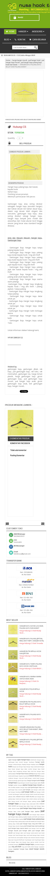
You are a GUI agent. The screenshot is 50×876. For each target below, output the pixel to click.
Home (8, 60)
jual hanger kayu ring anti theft (31, 824)
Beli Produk (25, 143)
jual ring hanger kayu (38, 840)
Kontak (21, 39)
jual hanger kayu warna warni (18, 828)
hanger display (21, 764)
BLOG (6, 39)
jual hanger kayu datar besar (25, 806)
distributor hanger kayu (37, 760)
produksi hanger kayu (26, 844)
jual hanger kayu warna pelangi (34, 826)
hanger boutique (29, 762)
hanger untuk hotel (33, 778)
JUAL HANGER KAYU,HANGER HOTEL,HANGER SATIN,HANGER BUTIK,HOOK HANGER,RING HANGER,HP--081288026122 (25, 871)
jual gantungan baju (35, 787)
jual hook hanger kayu (19, 835)
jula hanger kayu (13, 842)
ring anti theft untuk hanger (30, 847)
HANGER (22, 31)
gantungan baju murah (15, 762)
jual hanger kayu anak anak (27, 804)
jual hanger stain (18, 833)
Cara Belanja (39, 39)
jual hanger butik (27, 792)
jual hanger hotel (34, 60)
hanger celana (12, 764)
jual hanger (26, 790)
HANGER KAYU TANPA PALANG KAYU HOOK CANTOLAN (30, 665)
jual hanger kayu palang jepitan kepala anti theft (22, 817)
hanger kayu (22, 767)
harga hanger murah (19, 60)
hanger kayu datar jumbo (24, 769)
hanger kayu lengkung (15, 771)
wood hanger (34, 849)
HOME (11, 31)
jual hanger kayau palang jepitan (30, 801)
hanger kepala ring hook (21, 776)
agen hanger (12, 760)
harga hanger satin (35, 783)
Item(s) (20, 17)
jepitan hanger (17, 785)
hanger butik (39, 762)
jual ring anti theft (16, 840)
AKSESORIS (37, 31)
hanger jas (15, 767)
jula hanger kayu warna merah (29, 842)
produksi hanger (13, 844)
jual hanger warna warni (31, 833)
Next (42, 524)
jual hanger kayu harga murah (31, 808)
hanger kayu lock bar (29, 771)
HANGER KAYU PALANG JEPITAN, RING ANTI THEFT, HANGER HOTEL (31, 640)
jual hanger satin (25, 831)
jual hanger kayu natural (37, 815)
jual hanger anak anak (37, 790)
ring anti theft (16, 847)
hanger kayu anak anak (33, 767)
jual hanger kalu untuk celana (28, 799)
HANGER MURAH (34, 776)
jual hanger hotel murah (30, 794)
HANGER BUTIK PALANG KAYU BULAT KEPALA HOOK (30, 703)
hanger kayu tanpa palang (24, 774)
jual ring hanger (27, 840)
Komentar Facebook (20, 443)
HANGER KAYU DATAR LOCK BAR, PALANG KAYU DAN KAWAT (31, 627)
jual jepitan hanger (22, 838)
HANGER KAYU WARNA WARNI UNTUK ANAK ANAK (30, 678)
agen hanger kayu (23, 760)
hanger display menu (32, 764)
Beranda (12, 863)
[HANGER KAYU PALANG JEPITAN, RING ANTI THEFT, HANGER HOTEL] (20, 423)
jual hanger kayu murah (26, 812)
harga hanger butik (33, 781)
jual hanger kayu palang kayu (34, 819)
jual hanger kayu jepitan (31, 811)
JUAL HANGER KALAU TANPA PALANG (23, 797)
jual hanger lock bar (35, 828)
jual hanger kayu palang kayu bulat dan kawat (21, 821)
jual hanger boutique (14, 792)
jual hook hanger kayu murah (35, 835)
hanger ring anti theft (20, 778)
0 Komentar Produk (19, 438)
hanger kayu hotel (38, 769)
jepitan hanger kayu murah (32, 785)
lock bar (41, 842)
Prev (7, 524)
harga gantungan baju (20, 781)
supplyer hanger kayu (20, 849)
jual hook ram (12, 838)
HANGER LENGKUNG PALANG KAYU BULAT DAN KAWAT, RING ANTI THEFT (30, 729)
